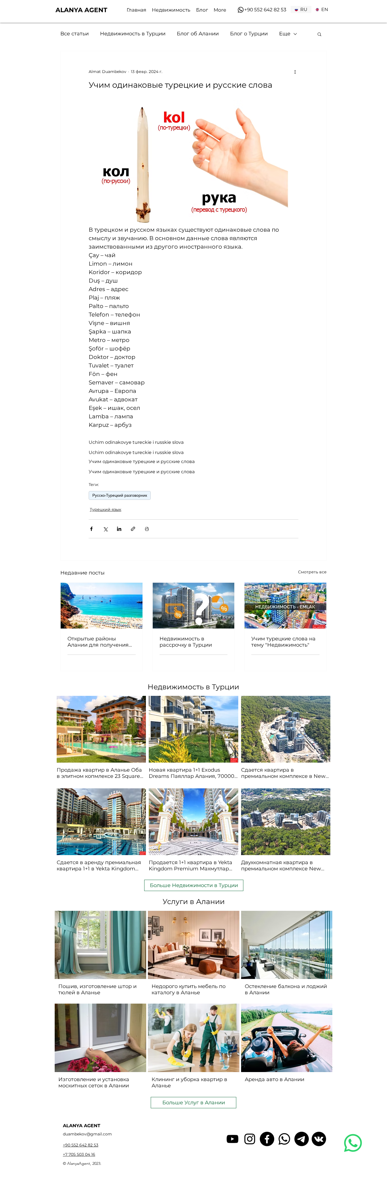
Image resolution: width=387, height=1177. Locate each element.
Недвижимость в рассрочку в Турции (186, 642)
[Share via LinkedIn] (119, 529)
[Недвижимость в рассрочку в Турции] (194, 606)
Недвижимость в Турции (132, 34)
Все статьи (74, 34)
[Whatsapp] (240, 9)
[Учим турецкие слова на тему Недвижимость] (285, 606)
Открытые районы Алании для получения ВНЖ (98, 642)
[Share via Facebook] (91, 529)
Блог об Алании (198, 34)
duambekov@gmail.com (87, 1134)
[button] (319, 34)
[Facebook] (267, 1139)
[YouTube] (232, 1139)
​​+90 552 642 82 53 (265, 9)
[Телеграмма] (301, 1139)
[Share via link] (133, 529)
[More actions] (295, 71)
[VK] (319, 1139)
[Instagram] (250, 1139)
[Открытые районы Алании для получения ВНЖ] (102, 606)
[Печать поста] (147, 529)
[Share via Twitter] (105, 529)
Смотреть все (312, 571)
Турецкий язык (105, 509)
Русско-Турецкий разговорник (119, 495)
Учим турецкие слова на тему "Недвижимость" (283, 642)
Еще (284, 34)
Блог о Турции (249, 34)
